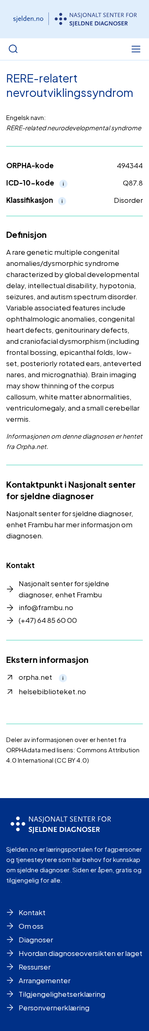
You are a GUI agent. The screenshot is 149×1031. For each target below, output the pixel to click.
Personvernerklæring (54, 1007)
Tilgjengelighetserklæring (62, 993)
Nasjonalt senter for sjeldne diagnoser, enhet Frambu (64, 589)
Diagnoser (36, 939)
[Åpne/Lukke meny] (136, 49)
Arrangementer (44, 980)
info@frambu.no (46, 607)
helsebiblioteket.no (52, 691)
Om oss (31, 925)
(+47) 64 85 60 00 (48, 620)
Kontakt (32, 912)
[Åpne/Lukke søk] (13, 49)
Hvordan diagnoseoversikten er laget (80, 953)
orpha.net (35, 676)
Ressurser (34, 966)
